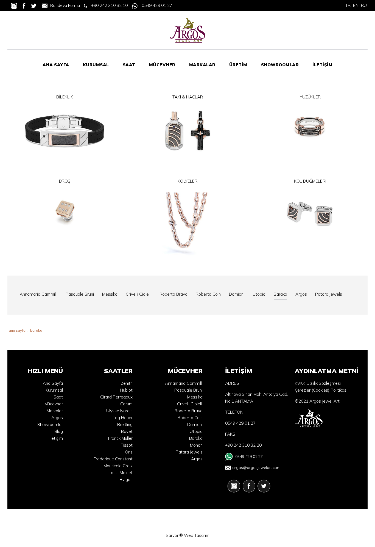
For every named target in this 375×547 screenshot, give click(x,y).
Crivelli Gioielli (190, 403)
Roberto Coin (190, 417)
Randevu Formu (65, 5)
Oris (129, 452)
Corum (126, 403)
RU (364, 5)
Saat (58, 397)
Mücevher (53, 403)
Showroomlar (50, 424)
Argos (57, 417)
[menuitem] (56, 65)
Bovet (127, 431)
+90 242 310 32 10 (109, 5)
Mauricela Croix (118, 465)
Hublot (126, 390)
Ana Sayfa (53, 383)
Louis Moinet (121, 472)
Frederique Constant (113, 458)
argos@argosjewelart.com (256, 467)
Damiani (195, 424)
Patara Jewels (189, 452)
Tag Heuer (123, 417)
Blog (58, 431)
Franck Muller (120, 438)
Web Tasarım (196, 535)
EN (356, 5)
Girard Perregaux (116, 397)
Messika (195, 397)
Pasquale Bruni (188, 390)
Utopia (196, 431)
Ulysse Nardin (119, 410)
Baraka (196, 438)
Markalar (55, 410)
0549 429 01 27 (157, 5)
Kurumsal (54, 390)
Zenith (127, 383)
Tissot (127, 445)
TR (348, 5)
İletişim (56, 438)
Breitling (125, 424)
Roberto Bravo (189, 410)
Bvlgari (126, 479)
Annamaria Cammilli (184, 383)
